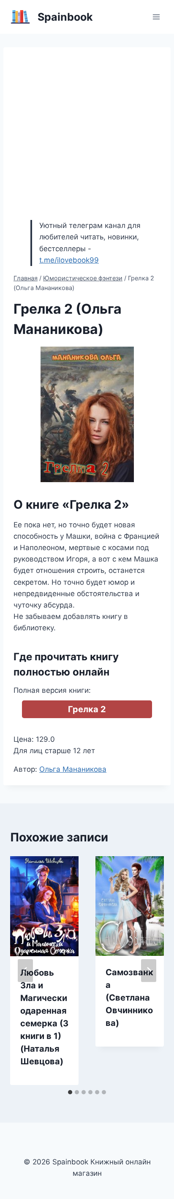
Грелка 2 (87, 709)
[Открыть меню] (156, 16)
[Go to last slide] (25, 970)
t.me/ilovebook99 (69, 260)
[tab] (70, 1092)
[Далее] (148, 970)
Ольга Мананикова (72, 769)
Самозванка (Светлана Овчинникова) (129, 997)
